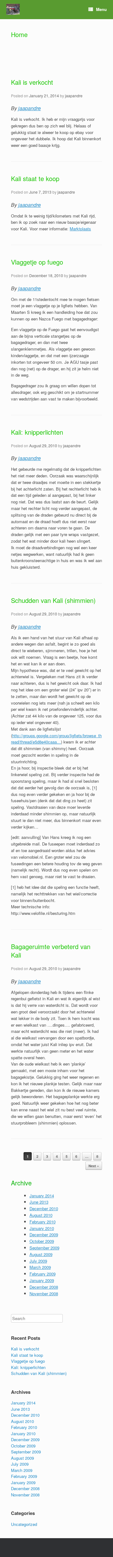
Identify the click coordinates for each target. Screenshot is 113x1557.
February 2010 (43, 1222)
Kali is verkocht (32, 82)
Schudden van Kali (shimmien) (53, 600)
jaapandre (74, 95)
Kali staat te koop (35, 178)
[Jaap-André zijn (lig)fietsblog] (13, 9)
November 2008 (44, 1294)
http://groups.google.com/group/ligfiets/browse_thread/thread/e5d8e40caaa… (56, 739)
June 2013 (39, 1202)
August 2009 (41, 1254)
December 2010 (44, 1208)
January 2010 (42, 1228)
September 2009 (44, 1248)
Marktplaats (80, 229)
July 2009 (38, 1261)
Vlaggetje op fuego (37, 261)
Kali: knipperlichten (37, 432)
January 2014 (42, 1196)
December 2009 (44, 1235)
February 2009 (43, 1274)
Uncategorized (24, 1524)
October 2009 (42, 1241)
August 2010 (41, 1215)
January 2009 (42, 1280)
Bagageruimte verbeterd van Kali (50, 950)
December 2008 (44, 1287)
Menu (101, 9)
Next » (94, 1165)
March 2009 (40, 1267)
